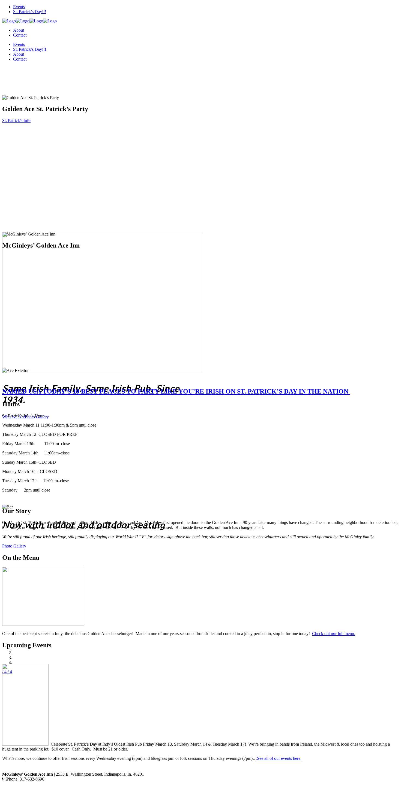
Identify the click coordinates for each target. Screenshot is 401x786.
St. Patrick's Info (16, 120)
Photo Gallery (14, 546)
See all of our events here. (279, 758)
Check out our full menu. (333, 633)
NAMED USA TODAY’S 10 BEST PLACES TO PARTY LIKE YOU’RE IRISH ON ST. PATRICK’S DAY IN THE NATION (176, 391)
